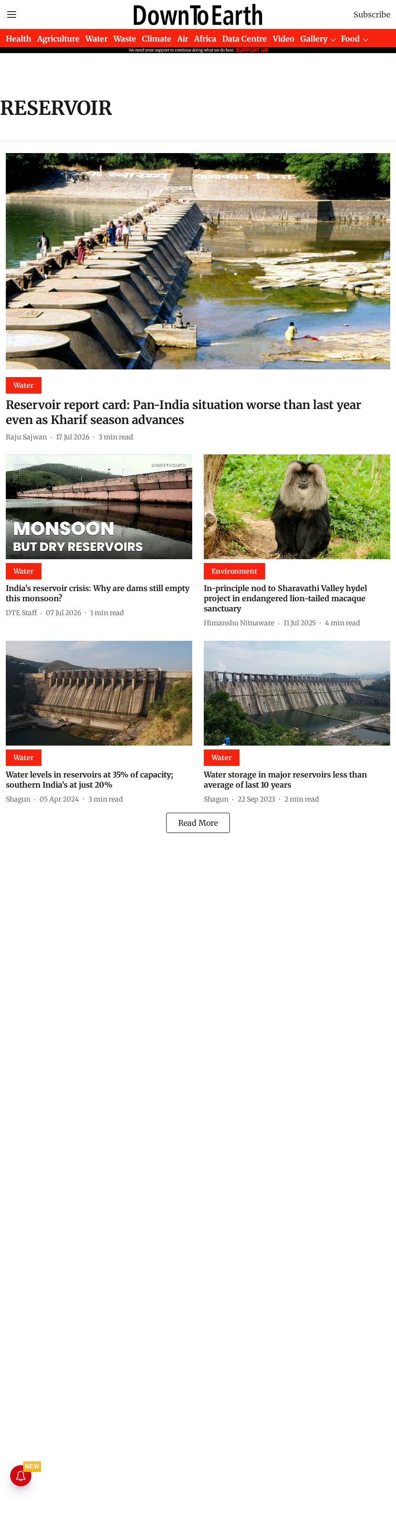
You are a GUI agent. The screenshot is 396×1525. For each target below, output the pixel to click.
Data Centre (244, 38)
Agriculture (58, 38)
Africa (205, 38)
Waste (124, 38)
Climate (156, 38)
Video (284, 38)
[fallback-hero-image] (198, 261)
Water (96, 38)
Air (182, 38)
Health (18, 38)
